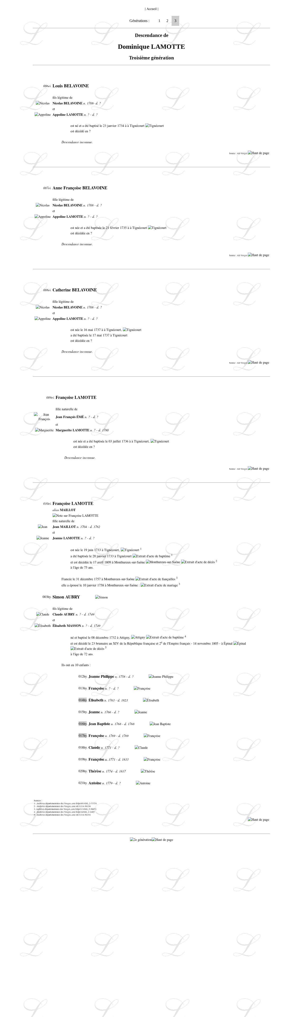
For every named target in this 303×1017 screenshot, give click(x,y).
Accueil (152, 8)
